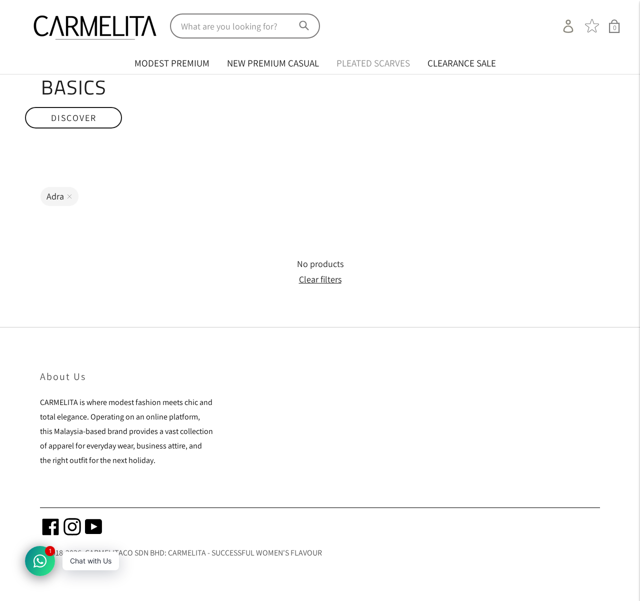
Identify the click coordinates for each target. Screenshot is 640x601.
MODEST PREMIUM (172, 63)
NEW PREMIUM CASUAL (273, 63)
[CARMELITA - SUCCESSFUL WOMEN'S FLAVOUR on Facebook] (51, 532)
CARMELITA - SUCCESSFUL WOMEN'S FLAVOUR (245, 553)
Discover (73, 118)
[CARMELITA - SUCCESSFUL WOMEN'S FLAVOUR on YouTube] (93, 532)
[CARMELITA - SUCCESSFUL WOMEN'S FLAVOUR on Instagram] (72, 532)
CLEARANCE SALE (462, 63)
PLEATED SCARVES (373, 63)
